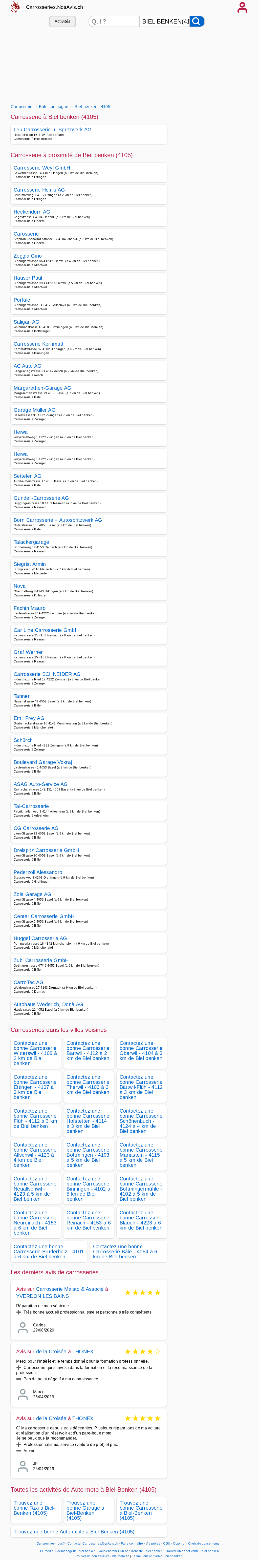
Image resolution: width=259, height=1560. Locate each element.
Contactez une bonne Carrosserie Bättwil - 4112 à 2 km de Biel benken (88, 1050)
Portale (22, 300)
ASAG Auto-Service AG (41, 784)
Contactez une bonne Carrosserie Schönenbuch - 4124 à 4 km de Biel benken (141, 1121)
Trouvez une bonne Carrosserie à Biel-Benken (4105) (141, 1510)
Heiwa (21, 432)
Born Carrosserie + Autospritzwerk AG (58, 520)
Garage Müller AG (35, 410)
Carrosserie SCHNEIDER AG (47, 674)
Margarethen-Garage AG (43, 388)
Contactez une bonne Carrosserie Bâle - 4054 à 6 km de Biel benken (125, 1251)
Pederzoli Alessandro (38, 872)
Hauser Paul (28, 278)
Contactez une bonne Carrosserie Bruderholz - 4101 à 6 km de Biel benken (49, 1251)
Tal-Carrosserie (31, 806)
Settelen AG (28, 476)
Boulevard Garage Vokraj (43, 762)
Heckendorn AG (32, 212)
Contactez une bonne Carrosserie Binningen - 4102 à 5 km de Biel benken (88, 1189)
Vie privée (153, 1543)
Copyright (180, 1543)
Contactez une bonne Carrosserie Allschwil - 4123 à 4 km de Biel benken (35, 1155)
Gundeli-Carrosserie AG (41, 498)
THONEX (82, 1351)
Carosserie (26, 234)
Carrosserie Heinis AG (39, 190)
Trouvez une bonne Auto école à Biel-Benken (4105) (74, 1531)
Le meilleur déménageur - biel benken (68, 1551)
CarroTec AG (29, 982)
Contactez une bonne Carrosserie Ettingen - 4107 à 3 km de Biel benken (35, 1087)
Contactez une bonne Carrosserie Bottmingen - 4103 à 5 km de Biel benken (88, 1155)
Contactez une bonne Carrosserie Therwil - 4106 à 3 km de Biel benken (88, 1084)
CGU (166, 1543)
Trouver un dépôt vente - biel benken (192, 1551)
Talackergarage (31, 542)
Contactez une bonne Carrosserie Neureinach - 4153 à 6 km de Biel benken (35, 1223)
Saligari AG (27, 322)
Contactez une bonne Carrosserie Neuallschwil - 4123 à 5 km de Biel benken (35, 1189)
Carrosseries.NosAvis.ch (54, 7)
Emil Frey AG (29, 718)
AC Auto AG (27, 366)
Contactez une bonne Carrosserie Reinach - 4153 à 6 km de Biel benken (89, 1220)
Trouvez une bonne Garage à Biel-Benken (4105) (85, 1510)
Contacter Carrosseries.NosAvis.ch (93, 1543)
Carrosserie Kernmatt (38, 344)
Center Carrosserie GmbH (44, 916)
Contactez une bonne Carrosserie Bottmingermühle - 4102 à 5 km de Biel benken (141, 1189)
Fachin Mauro (30, 608)
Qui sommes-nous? (51, 1543)
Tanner (22, 696)
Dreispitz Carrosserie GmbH (46, 850)
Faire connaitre (132, 1543)
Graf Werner (28, 652)
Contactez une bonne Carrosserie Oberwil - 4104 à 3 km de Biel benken (141, 1050)
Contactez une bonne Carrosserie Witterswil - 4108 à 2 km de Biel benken (35, 1053)
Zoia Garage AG (32, 894)
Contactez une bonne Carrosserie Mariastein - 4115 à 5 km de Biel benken (141, 1155)
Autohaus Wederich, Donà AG (48, 1004)
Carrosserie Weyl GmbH (42, 168)
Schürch (23, 740)
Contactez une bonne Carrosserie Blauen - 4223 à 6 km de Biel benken (141, 1220)
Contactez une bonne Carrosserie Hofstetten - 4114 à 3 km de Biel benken (88, 1121)
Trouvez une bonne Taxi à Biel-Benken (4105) (34, 1508)
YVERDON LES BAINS (42, 1296)
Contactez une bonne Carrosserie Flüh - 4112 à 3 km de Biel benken (35, 1118)
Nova (20, 586)
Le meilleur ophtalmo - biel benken (157, 1556)
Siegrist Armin (30, 564)
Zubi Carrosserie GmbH (41, 960)
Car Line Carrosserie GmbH (46, 630)
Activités (63, 21)
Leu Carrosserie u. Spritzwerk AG (53, 130)
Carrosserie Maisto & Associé (70, 1289)
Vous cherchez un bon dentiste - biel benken (130, 1551)
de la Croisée (51, 1351)
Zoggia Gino (28, 256)
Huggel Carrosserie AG (40, 938)
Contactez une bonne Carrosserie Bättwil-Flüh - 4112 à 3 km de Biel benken (141, 1087)
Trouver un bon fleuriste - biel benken (102, 1556)
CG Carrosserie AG (36, 828)
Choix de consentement (205, 1543)
